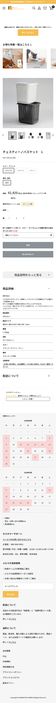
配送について (11, 376)
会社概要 (6, 650)
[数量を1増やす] (24, 218)
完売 (28, 245)
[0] (51, 8)
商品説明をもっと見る (28, 275)
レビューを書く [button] (28, 399)
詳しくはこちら (28, 32)
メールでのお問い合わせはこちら (17, 539)
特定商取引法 (8, 666)
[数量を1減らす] (9, 218)
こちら (13, 618)
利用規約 (6, 661)
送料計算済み (28, 193)
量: (4, 218)
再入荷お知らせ (28, 254)
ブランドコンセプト (11, 677)
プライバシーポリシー (12, 672)
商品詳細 (8, 288)
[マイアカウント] (39, 8)
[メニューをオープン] (4, 8)
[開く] (33, 8)
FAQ (4, 656)
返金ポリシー (8, 683)
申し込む (10, 594)
